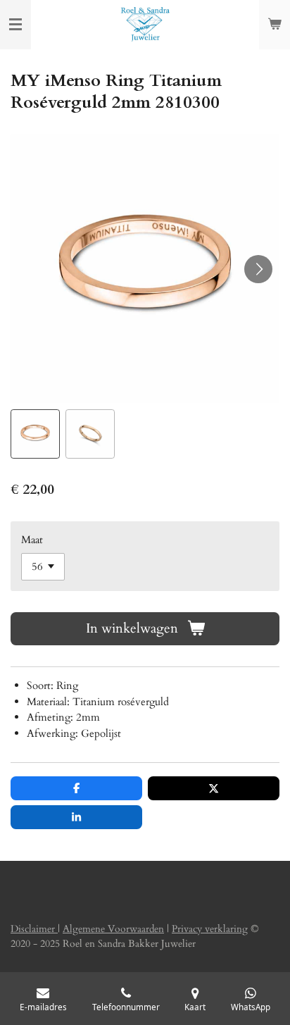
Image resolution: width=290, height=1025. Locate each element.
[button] (35, 434)
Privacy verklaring (210, 929)
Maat (32, 540)
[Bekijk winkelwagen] (274, 24)
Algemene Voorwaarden (113, 929)
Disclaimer (34, 929)
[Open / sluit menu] (15, 24)
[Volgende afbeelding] (258, 269)
